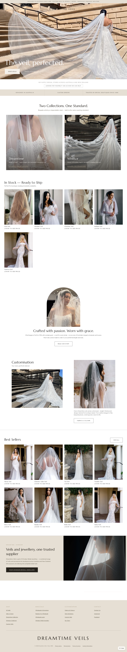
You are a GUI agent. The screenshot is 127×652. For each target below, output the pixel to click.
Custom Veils (9, 624)
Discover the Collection (18, 166)
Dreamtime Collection (12, 617)
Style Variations (69, 613)
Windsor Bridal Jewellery (42, 620)
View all (116, 440)
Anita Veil (97, 524)
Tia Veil (66, 481)
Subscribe (117, 589)
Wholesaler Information (42, 610)
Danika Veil (38, 524)
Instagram (97, 613)
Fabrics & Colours (83, 420)
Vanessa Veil (8, 269)
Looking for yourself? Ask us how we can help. (63, 85)
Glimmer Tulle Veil (40, 481)
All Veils (8, 610)
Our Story (67, 620)
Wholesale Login (40, 617)
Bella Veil (67, 524)
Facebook (97, 617)
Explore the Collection (76, 166)
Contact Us (97, 610)
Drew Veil (7, 524)
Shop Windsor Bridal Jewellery (22, 569)
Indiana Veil (98, 226)
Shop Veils (12, 71)
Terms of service (76, 646)
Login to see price (12, 228)
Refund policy (67, 646)
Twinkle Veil (98, 481)
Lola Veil (7, 226)
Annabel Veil (38, 226)
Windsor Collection (11, 620)
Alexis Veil (7, 481)
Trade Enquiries (31, 71)
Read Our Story (63, 344)
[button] (112, 9)
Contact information (87, 646)
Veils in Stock (9, 613)
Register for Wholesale (42, 613)
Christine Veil (68, 226)
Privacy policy (58, 646)
